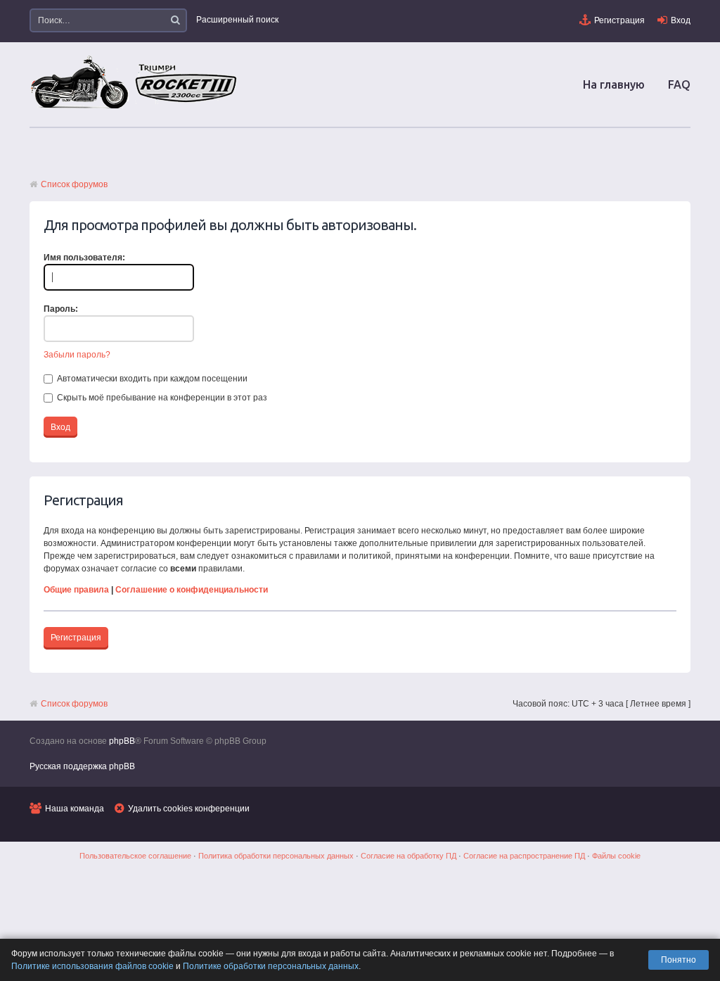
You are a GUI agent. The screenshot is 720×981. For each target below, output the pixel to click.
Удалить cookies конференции (189, 809)
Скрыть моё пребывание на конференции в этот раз (161, 398)
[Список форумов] (135, 108)
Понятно (678, 960)
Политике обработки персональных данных (271, 966)
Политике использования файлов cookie (92, 966)
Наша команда (74, 809)
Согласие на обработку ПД (408, 856)
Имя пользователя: (84, 257)
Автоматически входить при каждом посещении (151, 379)
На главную (614, 84)
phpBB (122, 741)
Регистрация (619, 20)
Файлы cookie (616, 856)
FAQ (679, 84)
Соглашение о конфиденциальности (191, 590)
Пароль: (61, 309)
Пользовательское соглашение (135, 856)
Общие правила (76, 590)
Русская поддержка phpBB (82, 766)
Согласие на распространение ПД (524, 856)
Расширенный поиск (237, 20)
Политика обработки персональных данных (276, 856)
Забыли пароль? (77, 355)
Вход (680, 20)
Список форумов (74, 184)
